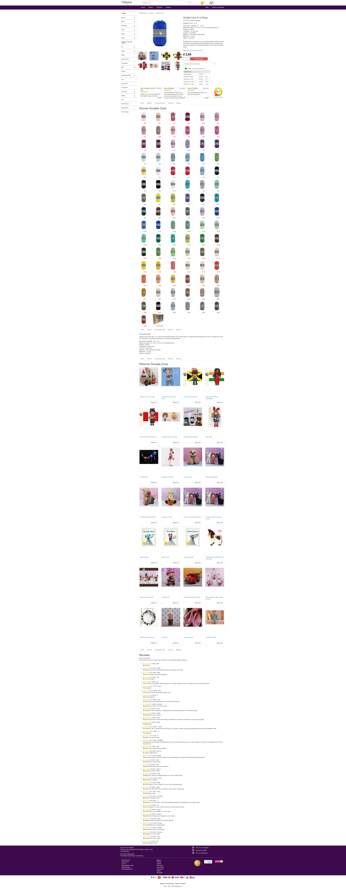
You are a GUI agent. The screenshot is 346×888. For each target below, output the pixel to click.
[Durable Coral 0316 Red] (173, 170)
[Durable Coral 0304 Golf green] (217, 157)
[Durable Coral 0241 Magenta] (217, 130)
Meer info (154, 402)
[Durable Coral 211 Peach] (158, 116)
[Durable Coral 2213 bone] (173, 292)
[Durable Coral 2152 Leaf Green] (158, 251)
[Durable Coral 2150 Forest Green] (144, 251)
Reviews (178, 103)
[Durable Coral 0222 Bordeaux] (187, 116)
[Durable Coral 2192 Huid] (202, 265)
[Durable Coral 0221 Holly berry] (173, 116)
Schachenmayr (125, 103)
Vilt (122, 47)
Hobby (123, 33)
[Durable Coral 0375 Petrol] (144, 211)
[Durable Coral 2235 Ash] (202, 305)
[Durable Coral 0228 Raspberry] (158, 130)
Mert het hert (165, 557)
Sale (207, 7)
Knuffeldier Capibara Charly (148, 517)
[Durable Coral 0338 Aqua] (187, 184)
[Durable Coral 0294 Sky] (187, 157)
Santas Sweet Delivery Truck (192, 597)
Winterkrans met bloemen (147, 637)
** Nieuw (123, 13)
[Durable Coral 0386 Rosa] (173, 211)
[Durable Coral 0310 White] (158, 170)
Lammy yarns (124, 83)
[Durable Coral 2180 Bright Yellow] (144, 265)
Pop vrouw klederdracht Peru (148, 437)
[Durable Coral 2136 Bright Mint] (202, 224)
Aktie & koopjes (125, 112)
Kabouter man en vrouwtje (147, 397)
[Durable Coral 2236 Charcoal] (217, 305)
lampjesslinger (144, 477)
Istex (122, 79)
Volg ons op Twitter (201, 850)
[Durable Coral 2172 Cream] (217, 251)
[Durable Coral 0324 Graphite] (144, 184)
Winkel (150, 7)
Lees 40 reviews (195, 20)
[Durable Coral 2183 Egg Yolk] (158, 265)
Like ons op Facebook (202, 847)
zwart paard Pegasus (212, 477)
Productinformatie (160, 103)
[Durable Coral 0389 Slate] (187, 211)
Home (143, 7)
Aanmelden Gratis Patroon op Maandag (131, 856)
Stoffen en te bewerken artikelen (127, 42)
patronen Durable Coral (196, 50)
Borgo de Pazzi (125, 59)
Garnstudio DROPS (126, 75)
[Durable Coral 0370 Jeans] (202, 197)
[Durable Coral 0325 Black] (158, 184)
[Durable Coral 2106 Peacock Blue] (144, 224)
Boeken (168, 7)
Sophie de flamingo (167, 477)
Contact (124, 863)
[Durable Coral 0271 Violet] (217, 143)
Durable (123, 71)
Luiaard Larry (188, 477)
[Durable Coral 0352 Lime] (173, 197)
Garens (123, 51)
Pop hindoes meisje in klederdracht (212, 397)
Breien (123, 21)
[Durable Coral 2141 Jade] (173, 238)
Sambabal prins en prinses (169, 437)
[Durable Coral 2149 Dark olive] (217, 238)
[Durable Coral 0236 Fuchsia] (187, 130)
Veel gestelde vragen (128, 865)
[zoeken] (190, 2)
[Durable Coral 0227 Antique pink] (144, 130)
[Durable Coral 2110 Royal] (158, 224)
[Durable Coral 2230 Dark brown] (158, 305)
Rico (122, 99)
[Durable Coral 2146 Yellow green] (187, 238)
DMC (122, 67)
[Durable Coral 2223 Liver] (202, 292)
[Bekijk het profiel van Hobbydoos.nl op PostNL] (208, 861)
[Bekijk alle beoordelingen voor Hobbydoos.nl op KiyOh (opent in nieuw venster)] (204, 3)
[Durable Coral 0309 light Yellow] (144, 170)
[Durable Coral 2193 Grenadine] (217, 265)
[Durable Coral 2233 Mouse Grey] (187, 305)
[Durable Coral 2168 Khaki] (202, 251)
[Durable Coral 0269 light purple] (187, 143)
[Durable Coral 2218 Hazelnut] (187, 292)
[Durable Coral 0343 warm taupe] (144, 197)
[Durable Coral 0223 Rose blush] (202, 116)
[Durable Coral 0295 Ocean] (202, 157)
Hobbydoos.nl (143, 13)
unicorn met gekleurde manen (192, 517)
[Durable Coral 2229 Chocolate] (144, 305)
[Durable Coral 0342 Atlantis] (217, 184)
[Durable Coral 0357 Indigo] (187, 197)
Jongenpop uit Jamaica (190, 397)
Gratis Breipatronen (127, 869)
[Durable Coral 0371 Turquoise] (217, 197)
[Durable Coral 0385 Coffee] (158, 211)
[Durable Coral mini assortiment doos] (158, 319)
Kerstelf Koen (166, 597)
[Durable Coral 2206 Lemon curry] (173, 278)
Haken (123, 29)
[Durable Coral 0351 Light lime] (158, 197)
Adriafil (123, 55)
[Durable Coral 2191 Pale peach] (187, 265)
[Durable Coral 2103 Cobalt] (217, 211)
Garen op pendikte (218, 7)
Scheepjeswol (124, 107)
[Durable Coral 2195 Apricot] (158, 278)
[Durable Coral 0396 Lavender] (202, 211)
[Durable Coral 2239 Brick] (144, 319)
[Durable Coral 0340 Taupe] (202, 184)
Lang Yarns (124, 91)
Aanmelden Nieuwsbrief (127, 854)
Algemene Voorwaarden (167, 883)
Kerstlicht (164, 637)
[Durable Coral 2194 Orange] (144, 278)
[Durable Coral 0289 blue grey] (173, 157)
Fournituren (124, 25)
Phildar (123, 95)
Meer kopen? (193, 23)
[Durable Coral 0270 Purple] (202, 143)
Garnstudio (160, 865)
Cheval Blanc (124, 63)
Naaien (123, 37)
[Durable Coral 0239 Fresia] (202, 130)
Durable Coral (159, 13)
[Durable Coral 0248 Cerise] (144, 143)
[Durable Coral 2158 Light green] (187, 251)
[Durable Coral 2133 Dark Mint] (173, 224)
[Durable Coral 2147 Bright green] (202, 238)
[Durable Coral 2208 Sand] (202, 278)
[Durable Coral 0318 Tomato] (187, 170)
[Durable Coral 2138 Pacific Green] (144, 238)
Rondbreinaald (126, 867)
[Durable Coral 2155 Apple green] (173, 251)
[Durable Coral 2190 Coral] (173, 265)
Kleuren (149, 103)
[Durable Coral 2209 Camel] (217, 278)
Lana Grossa (124, 87)
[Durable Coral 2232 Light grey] (173, 305)
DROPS (159, 862)
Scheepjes (160, 872)
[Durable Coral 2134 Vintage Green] (187, 224)
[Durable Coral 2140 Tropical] (158, 238)
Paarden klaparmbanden (191, 437)
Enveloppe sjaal (188, 637)
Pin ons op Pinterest (201, 853)
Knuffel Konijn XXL (211, 637)
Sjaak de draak (144, 557)
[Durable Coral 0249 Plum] (158, 143)
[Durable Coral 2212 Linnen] (158, 292)
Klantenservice (126, 860)
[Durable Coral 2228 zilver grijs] (217, 292)
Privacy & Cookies (180, 883)
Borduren (123, 17)
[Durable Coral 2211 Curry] (144, 292)
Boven (142, 103)
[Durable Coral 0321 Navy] (217, 170)
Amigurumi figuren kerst (147, 597)
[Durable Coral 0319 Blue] (202, 170)
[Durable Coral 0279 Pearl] (144, 157)
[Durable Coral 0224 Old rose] (217, 116)
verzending (192, 68)
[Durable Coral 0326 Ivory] (173, 184)
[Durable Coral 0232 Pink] (173, 130)
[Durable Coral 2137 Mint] (217, 224)
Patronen (159, 7)
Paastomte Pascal (167, 517)
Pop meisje (209, 437)
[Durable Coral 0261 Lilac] (173, 143)
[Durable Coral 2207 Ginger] (187, 278)
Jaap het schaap (188, 557)
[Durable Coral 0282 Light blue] (158, 157)
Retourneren (125, 862)
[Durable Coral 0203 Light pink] (144, 116)
